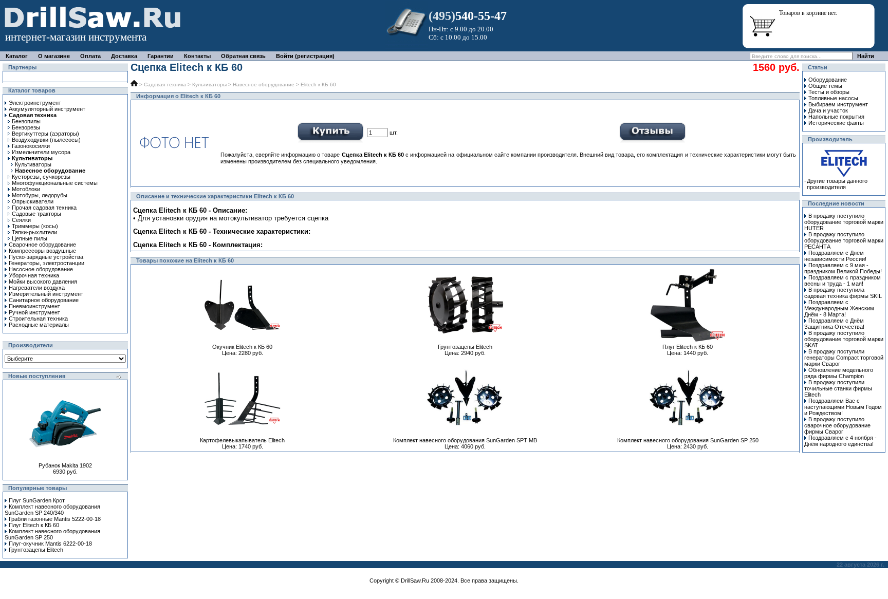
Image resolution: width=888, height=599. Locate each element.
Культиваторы (209, 84)
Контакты (197, 56)
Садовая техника (165, 84)
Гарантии (160, 56)
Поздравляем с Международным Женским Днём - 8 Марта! (839, 308)
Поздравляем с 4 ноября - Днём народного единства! (840, 441)
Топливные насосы (833, 98)
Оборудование (827, 80)
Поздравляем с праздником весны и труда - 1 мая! (842, 280)
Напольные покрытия (836, 117)
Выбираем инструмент (838, 104)
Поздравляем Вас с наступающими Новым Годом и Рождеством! (843, 407)
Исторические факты (836, 123)
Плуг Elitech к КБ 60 (34, 525)
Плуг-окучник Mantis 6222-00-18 (50, 543)
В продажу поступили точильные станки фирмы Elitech (838, 388)
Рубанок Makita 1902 (65, 465)
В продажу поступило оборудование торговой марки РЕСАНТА (843, 240)
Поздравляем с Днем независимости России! (835, 256)
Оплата (90, 56)
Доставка (124, 56)
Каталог (17, 56)
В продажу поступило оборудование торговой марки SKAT (843, 339)
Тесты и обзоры (828, 92)
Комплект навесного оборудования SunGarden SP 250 (52, 534)
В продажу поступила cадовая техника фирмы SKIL (843, 293)
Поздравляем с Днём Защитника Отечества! (834, 323)
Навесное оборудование (263, 84)
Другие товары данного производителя (837, 184)
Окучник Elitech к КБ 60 (242, 347)
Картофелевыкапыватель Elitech (242, 440)
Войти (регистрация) (305, 56)
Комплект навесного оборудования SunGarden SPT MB (465, 440)
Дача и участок (828, 110)
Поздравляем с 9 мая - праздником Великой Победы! (843, 268)
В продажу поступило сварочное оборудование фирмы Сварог (837, 425)
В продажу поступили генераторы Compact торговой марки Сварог (843, 357)
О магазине (54, 56)
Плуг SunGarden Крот (37, 500)
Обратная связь (243, 56)
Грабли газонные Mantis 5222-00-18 (55, 519)
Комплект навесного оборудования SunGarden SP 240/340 (52, 509)
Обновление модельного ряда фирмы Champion (838, 373)
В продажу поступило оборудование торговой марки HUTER (843, 222)
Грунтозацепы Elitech (36, 550)
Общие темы (825, 86)
